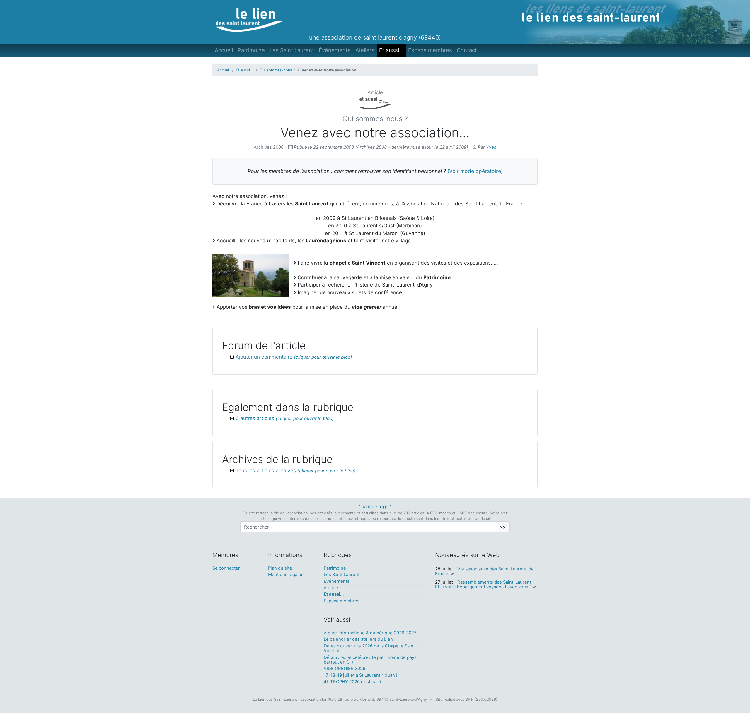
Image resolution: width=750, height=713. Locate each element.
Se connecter (226, 568)
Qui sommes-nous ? (277, 70)
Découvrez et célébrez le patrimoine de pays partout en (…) (370, 660)
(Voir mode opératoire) (475, 171)
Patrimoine (251, 50)
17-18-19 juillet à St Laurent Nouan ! (360, 675)
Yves (491, 147)
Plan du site (280, 568)
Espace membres (430, 50)
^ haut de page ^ (375, 506)
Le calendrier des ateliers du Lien (358, 639)
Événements (335, 50)
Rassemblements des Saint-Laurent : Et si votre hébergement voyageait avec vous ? (484, 584)
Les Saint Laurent (292, 50)
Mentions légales (286, 574)
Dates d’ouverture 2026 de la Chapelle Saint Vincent (369, 648)
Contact (467, 50)
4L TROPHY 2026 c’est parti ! (353, 681)
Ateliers (364, 50)
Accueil (224, 50)
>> (503, 527)
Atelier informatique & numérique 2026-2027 (370, 632)
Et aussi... (391, 50)
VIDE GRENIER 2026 (344, 668)
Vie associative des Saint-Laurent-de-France (485, 571)
